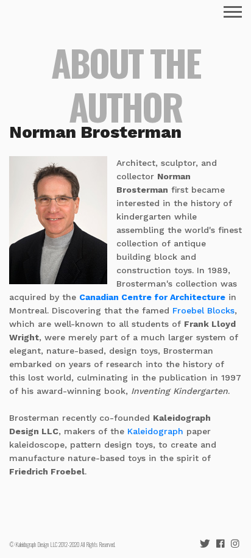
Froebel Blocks (203, 310)
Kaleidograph (155, 431)
